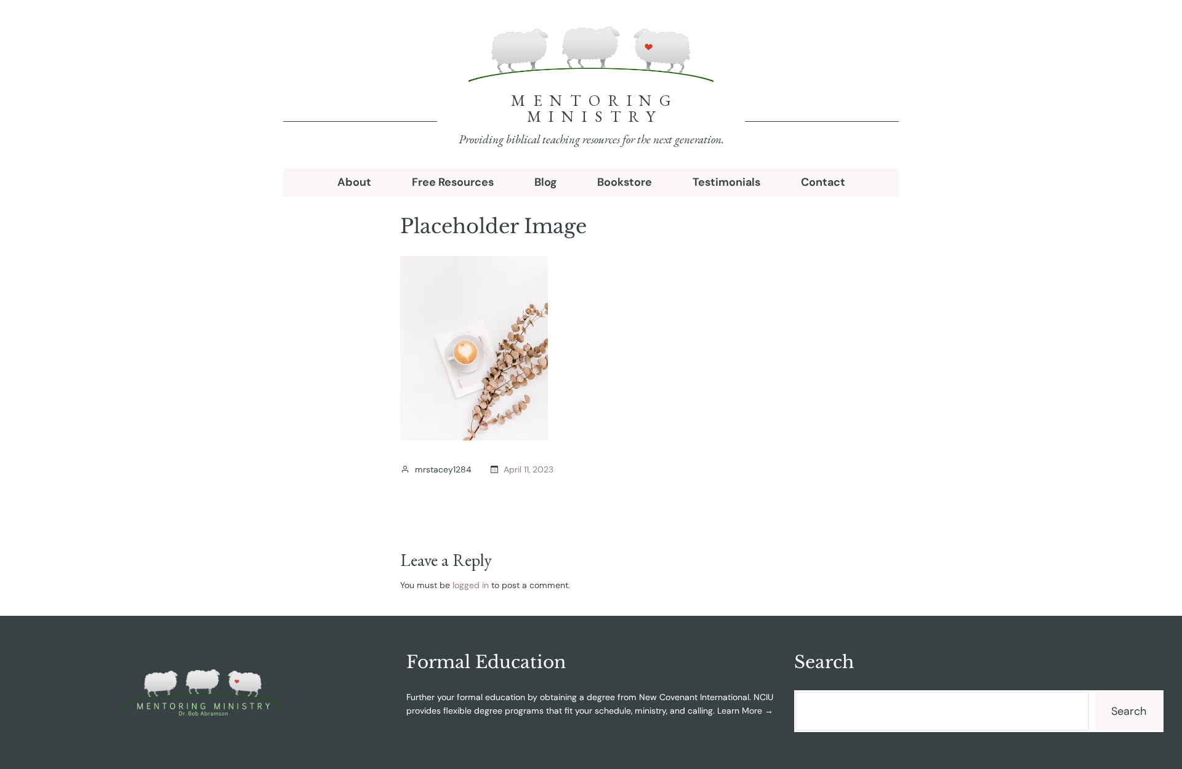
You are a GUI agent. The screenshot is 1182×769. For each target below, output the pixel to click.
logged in (470, 585)
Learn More (739, 710)
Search (1128, 711)
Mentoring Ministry (595, 108)
